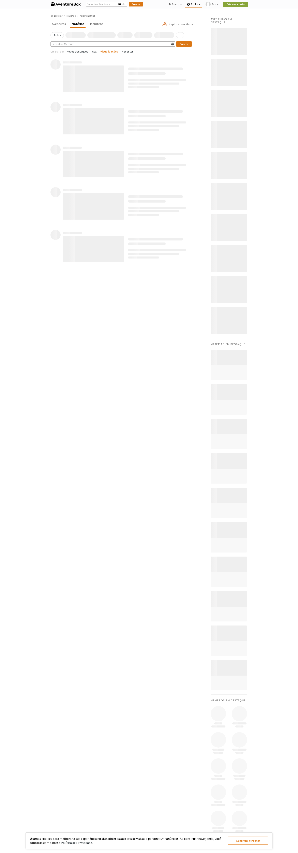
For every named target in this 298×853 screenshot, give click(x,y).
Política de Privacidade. (77, 843)
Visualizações (109, 51)
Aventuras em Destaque (221, 20)
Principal (177, 4)
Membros (96, 24)
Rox (94, 51)
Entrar (215, 4)
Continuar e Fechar (248, 840)
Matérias (78, 24)
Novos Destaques (77, 51)
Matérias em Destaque (228, 344)
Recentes (128, 51)
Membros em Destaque (228, 700)
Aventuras (59, 24)
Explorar (196, 4)
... (180, 35)
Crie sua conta (235, 4)
